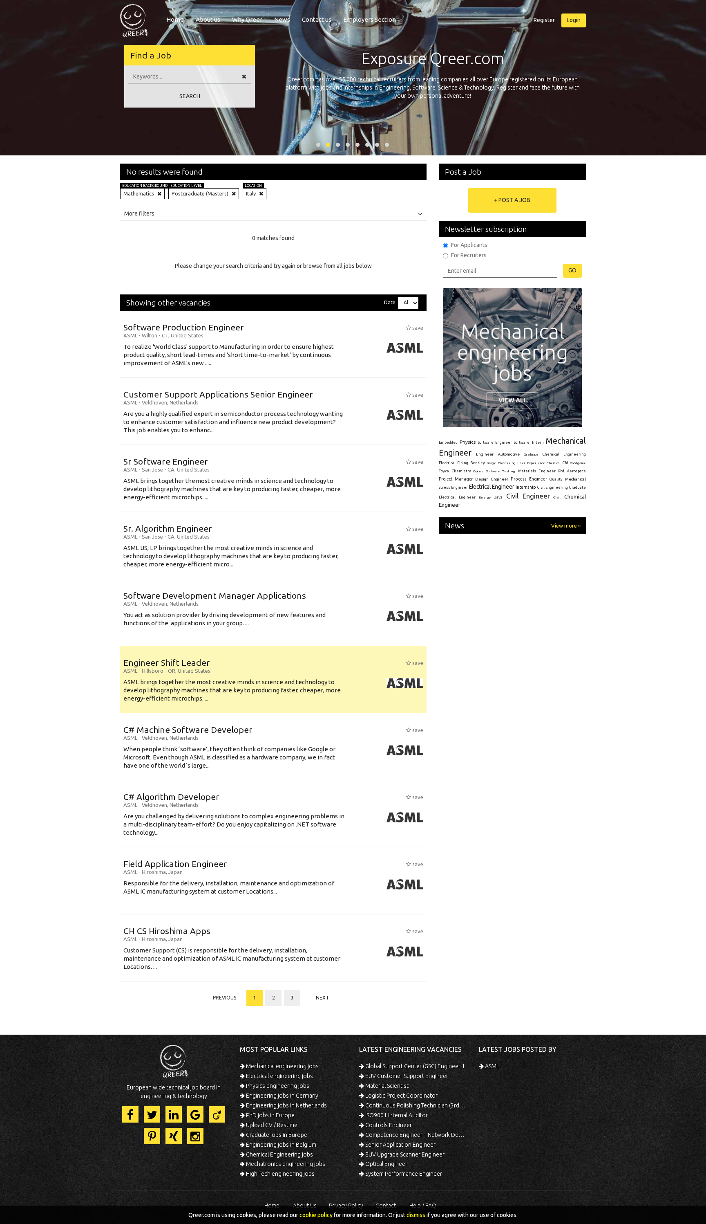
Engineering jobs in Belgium (280, 1144)
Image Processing (501, 463)
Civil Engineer (528, 496)
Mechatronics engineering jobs (285, 1164)
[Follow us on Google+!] (195, 1114)
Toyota (444, 471)
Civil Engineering (552, 487)
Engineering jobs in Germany (281, 1095)
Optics (478, 471)
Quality (556, 479)
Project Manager (456, 478)
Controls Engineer (388, 1125)
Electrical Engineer (491, 486)
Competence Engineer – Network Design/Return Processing (415, 1135)
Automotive (509, 454)
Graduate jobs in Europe (276, 1135)
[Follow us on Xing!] (173, 1136)
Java (498, 497)
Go (572, 270)
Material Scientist (386, 1086)
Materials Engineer (537, 471)
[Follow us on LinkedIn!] (173, 1114)
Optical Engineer (385, 1164)
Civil (557, 497)
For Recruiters (469, 255)
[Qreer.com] (133, 18)
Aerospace (576, 471)
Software (522, 442)
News (282, 19)
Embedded (448, 442)
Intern (538, 442)
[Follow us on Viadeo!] (217, 1114)
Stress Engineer (453, 487)
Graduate (531, 454)
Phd (561, 471)
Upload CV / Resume (271, 1125)
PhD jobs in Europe (270, 1115)
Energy (485, 497)
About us (208, 19)
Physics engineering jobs (277, 1086)
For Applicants (469, 245)
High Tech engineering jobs (280, 1173)
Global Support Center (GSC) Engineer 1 (414, 1066)
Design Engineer (491, 479)
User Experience (531, 463)
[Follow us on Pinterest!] (152, 1136)
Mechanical (575, 479)
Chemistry (461, 471)
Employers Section (369, 19)
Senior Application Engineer (400, 1144)
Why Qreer (247, 19)
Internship (526, 487)
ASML (491, 1066)
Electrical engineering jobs (279, 1076)
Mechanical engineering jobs (282, 1066)
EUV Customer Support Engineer (406, 1076)
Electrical (447, 463)
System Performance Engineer (403, 1173)
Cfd (565, 463)
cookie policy (316, 1215)
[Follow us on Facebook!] (130, 1114)
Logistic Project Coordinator (401, 1095)
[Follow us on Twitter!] (152, 1114)
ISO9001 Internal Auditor (396, 1115)
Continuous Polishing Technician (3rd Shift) (415, 1105)
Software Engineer (495, 442)
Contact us (316, 19)
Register (544, 20)
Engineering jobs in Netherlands (286, 1105)
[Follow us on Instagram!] (195, 1136)
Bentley (477, 463)
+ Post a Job (512, 200)
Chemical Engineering (564, 454)
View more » (566, 525)
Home (175, 19)
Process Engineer (529, 478)
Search (189, 96)
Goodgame (578, 463)
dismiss (416, 1215)
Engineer (485, 454)
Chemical (554, 463)
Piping (462, 463)
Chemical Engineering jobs (279, 1154)
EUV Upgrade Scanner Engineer (404, 1154)
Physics (468, 442)
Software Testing (501, 471)
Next (322, 997)
